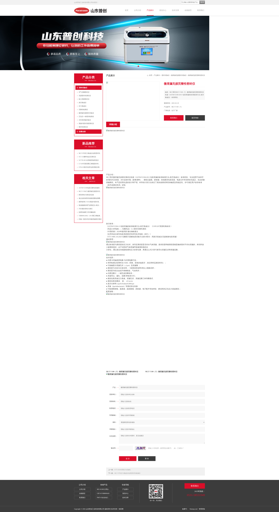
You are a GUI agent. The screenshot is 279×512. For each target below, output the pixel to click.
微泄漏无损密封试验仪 (86, 113)
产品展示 (150, 10)
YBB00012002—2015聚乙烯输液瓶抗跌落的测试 (95, 216)
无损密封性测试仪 (85, 95)
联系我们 (200, 10)
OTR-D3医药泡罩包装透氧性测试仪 (90, 167)
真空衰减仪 (82, 102)
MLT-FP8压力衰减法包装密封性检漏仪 (92, 153)
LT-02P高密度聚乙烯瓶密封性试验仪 (91, 164)
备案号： (185, 509)
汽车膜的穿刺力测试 (85, 209)
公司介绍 (137, 10)
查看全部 (82, 131)
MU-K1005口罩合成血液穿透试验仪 (104, 489)
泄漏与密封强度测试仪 (86, 123)
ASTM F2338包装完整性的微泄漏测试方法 (93, 188)
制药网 (121, 509)
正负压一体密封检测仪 (86, 116)
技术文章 (175, 10)
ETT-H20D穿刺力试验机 (122, 470)
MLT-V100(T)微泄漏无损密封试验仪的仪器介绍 (95, 191)
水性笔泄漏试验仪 (85, 120)
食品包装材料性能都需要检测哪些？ (91, 198)
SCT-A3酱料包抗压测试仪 (87, 157)
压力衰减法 (82, 106)
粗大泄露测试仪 (84, 99)
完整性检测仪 (83, 109)
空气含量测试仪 (84, 92)
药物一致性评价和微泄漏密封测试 (90, 219)
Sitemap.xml (193, 509)
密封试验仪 (83, 88)
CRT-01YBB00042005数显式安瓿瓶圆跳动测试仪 (104, 493)
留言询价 (195, 118)
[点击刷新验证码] (140, 448)
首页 (126, 10)
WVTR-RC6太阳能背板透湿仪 (89, 160)
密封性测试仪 (83, 127)
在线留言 (188, 10)
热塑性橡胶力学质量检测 (87, 212)
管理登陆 (202, 509)
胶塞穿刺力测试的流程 (86, 195)
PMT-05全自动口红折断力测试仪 (104, 497)
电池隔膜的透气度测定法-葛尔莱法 (90, 205)
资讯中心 (162, 10)
